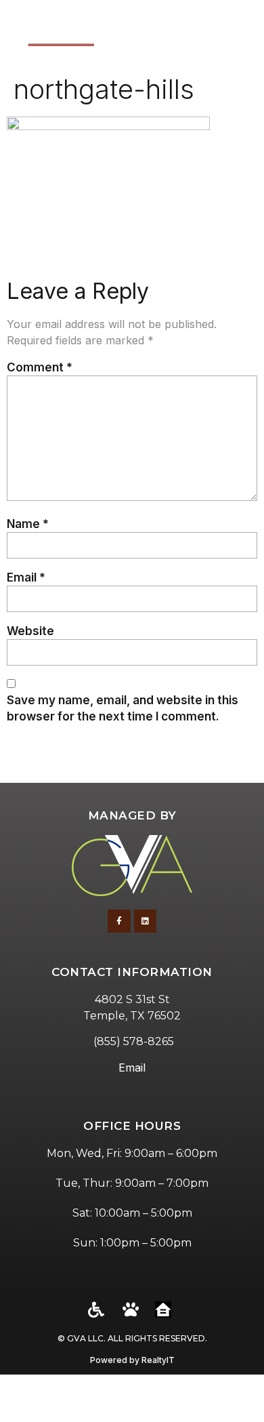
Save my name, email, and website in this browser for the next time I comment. (122, 708)
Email (26, 577)
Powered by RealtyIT (132, 1360)
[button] (237, 33)
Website (30, 631)
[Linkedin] (145, 921)
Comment (39, 367)
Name (28, 523)
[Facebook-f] (119, 921)
